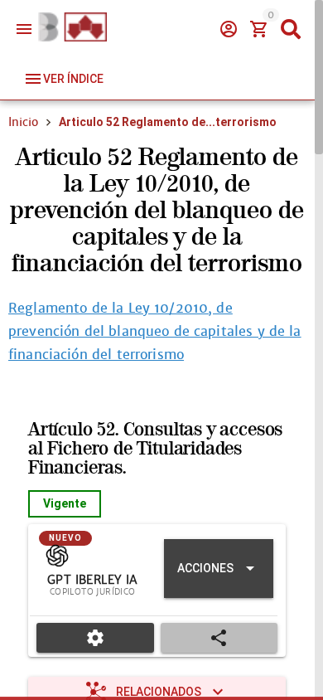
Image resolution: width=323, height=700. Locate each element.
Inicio (23, 121)
